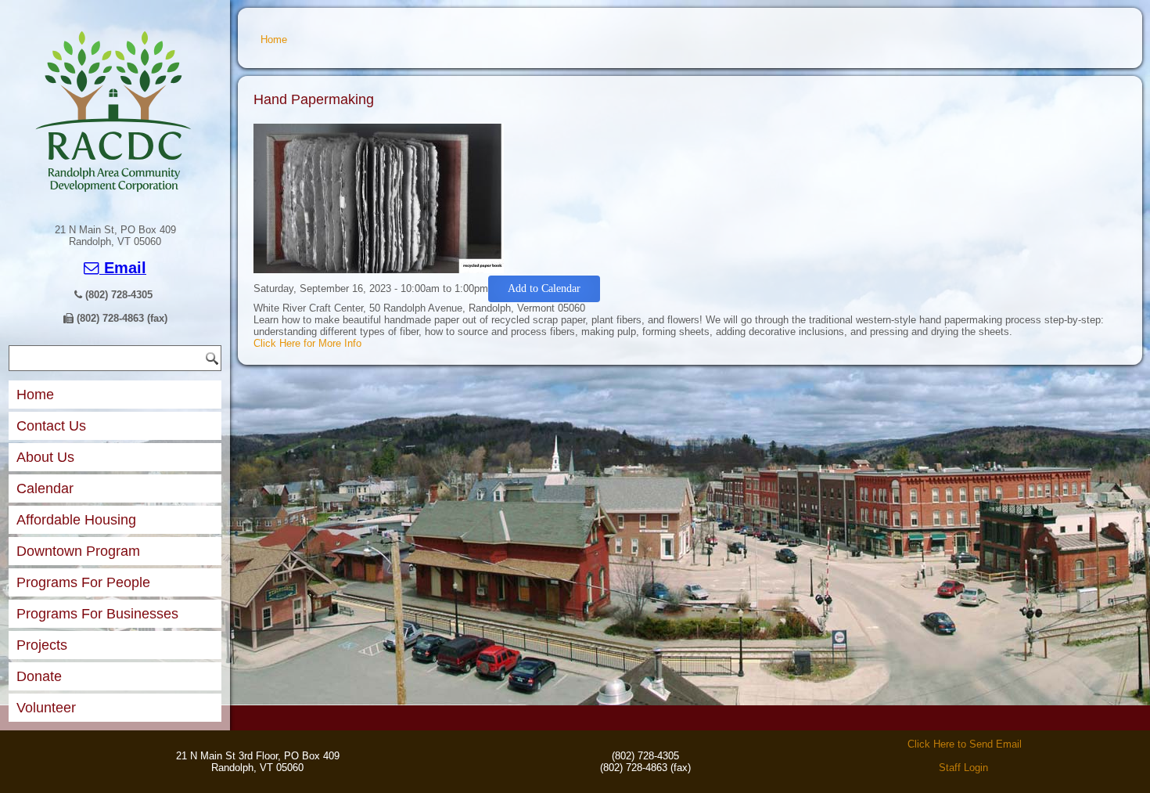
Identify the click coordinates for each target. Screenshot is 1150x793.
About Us (45, 457)
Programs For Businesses (97, 614)
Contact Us (51, 426)
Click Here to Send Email (964, 744)
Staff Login (963, 767)
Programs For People (83, 582)
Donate (39, 676)
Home (35, 394)
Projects (41, 645)
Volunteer (46, 708)
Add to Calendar (544, 288)
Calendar (45, 488)
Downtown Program (78, 551)
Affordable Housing (76, 520)
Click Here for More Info (307, 343)
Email (122, 267)
